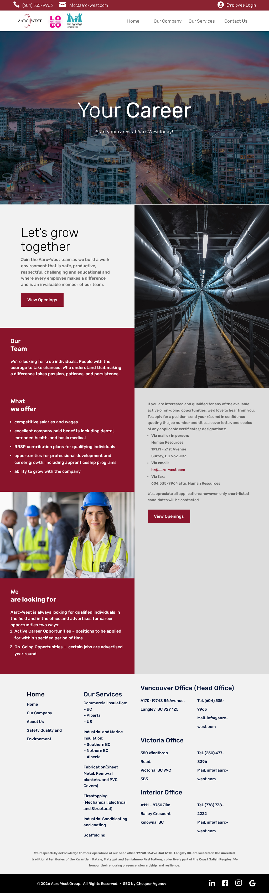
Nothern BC (97, 750)
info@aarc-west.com (88, 5)
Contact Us (235, 21)
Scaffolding (94, 835)
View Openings (42, 299)
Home (133, 21)
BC (89, 709)
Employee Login (241, 5)
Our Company (168, 21)
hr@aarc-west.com (168, 470)
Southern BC (98, 744)
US (89, 721)
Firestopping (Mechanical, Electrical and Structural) (105, 802)
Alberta (94, 715)
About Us (35, 721)
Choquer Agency (151, 883)
